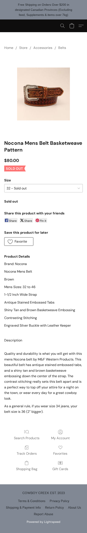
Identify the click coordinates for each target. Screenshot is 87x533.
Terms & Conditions (31, 501)
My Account (60, 438)
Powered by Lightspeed (43, 521)
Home (8, 48)
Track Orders (27, 453)
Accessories (42, 48)
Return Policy (54, 508)
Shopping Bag (26, 469)
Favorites (60, 453)
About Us (74, 508)
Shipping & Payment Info (23, 508)
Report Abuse (43, 514)
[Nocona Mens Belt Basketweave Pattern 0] (43, 94)
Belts (62, 48)
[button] (62, 25)
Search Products (26, 438)
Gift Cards (60, 469)
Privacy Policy (59, 501)
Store (23, 48)
